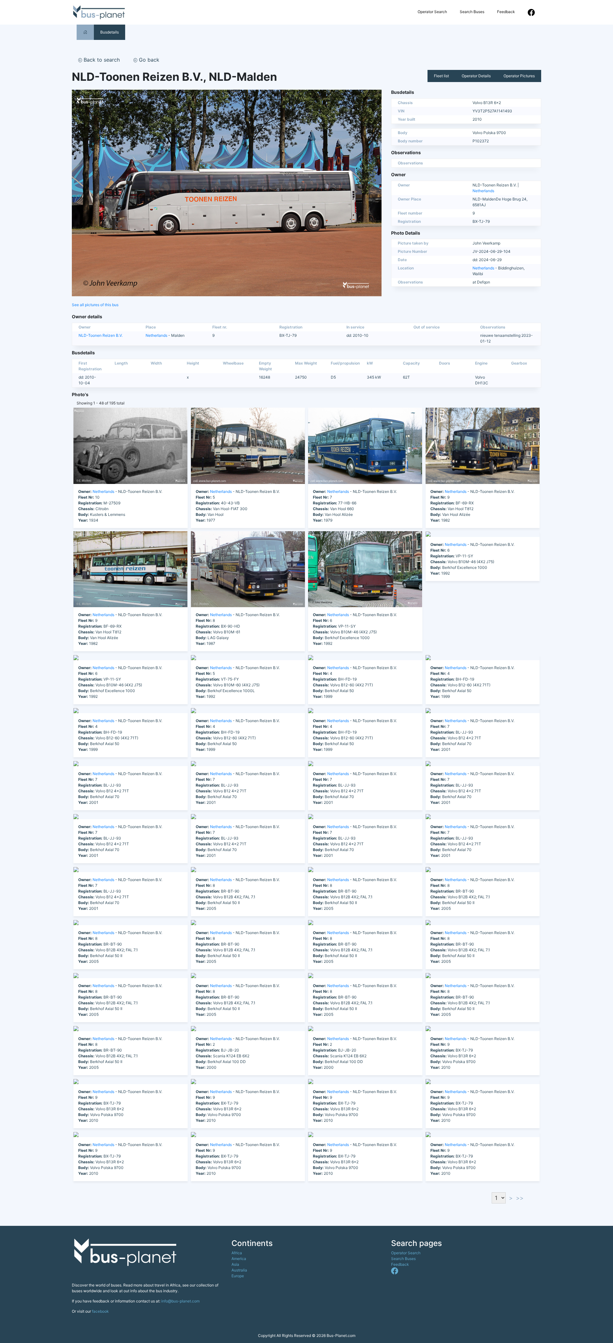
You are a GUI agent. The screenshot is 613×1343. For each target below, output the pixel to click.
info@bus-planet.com (180, 1301)
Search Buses (472, 11)
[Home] (85, 32)
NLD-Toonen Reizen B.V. (101, 335)
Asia (235, 1264)
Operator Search (432, 11)
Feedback (506, 11)
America (238, 1258)
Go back (148, 60)
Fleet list (441, 75)
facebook (100, 1311)
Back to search (101, 60)
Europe (237, 1275)
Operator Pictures (519, 75)
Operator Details (476, 75)
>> (520, 1198)
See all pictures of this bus (95, 304)
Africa (236, 1252)
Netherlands (483, 190)
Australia (239, 1270)
